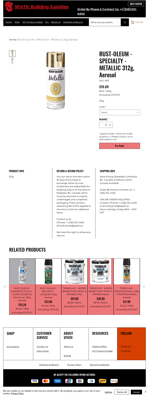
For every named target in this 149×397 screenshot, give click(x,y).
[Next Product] (144, 286)
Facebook (126, 351)
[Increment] (110, 125)
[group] (74, 286)
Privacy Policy (17, 393)
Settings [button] (108, 392)
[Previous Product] (5, 286)
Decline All (122, 392)
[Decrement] (102, 125)
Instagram (126, 346)
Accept (136, 392)
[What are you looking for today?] (125, 22)
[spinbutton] (106, 125)
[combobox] (119, 112)
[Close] (145, 392)
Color (102, 107)
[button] (137, 22)
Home (12, 39)
